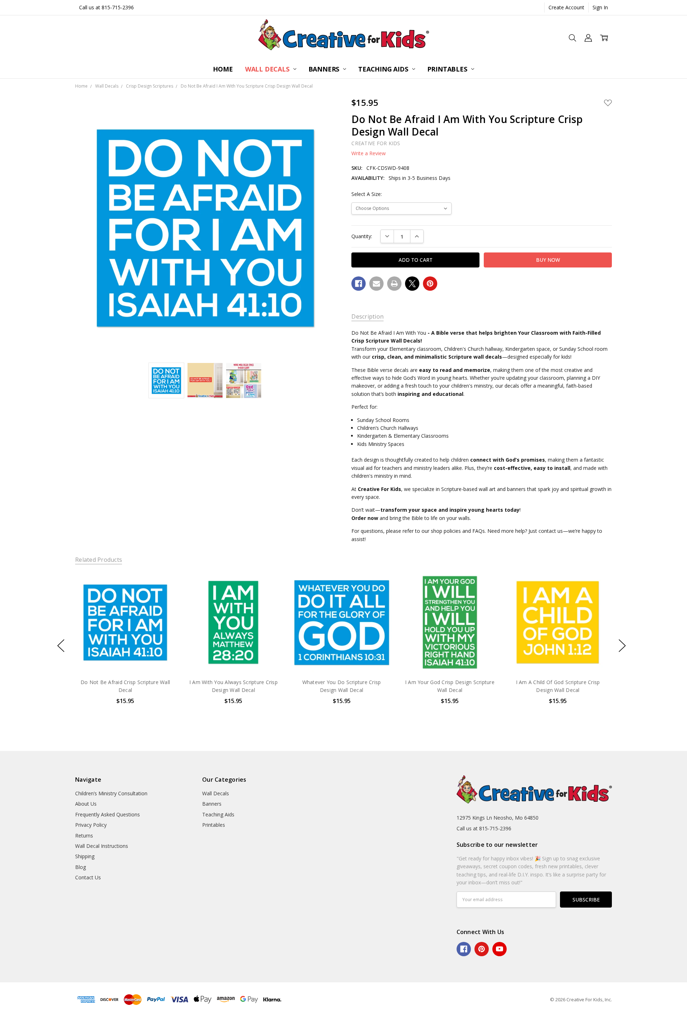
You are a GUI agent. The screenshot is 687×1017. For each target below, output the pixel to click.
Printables (448, 69)
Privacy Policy (91, 824)
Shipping (84, 856)
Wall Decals (268, 69)
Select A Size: (366, 194)
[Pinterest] (430, 283)
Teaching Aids (384, 69)
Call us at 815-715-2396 (106, 7)
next (622, 645)
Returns (84, 835)
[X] (412, 283)
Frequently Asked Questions (107, 814)
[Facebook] (358, 283)
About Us (86, 803)
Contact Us (88, 877)
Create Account (566, 7)
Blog (80, 867)
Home (223, 69)
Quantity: (361, 236)
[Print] (394, 283)
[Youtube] (499, 949)
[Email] (376, 283)
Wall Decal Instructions (101, 845)
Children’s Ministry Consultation (111, 793)
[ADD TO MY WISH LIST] (162, 596)
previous (60, 645)
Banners (324, 69)
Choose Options (125, 657)
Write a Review (368, 153)
